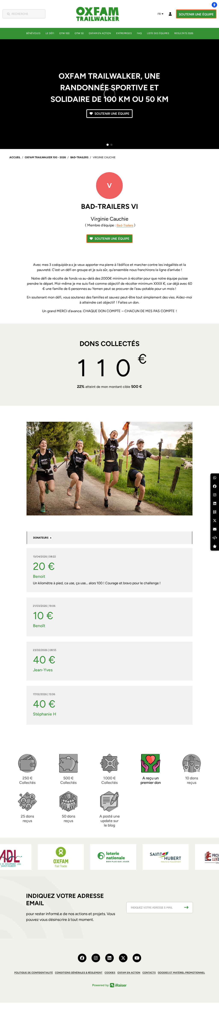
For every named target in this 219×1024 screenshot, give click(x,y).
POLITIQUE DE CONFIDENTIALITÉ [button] (33, 972)
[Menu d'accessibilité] (214, 4)
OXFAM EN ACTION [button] (128, 972)
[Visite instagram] (96, 958)
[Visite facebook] (82, 958)
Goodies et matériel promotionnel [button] (181, 972)
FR (159, 13)
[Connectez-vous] (170, 14)
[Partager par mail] (214, 529)
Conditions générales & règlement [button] (78, 972)
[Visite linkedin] (109, 958)
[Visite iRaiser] (109, 985)
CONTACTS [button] (149, 972)
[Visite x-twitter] (123, 958)
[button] (108, 145)
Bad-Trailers (125, 225)
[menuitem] (33, 33)
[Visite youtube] (137, 958)
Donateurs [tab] (42, 537)
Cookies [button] (110, 972)
